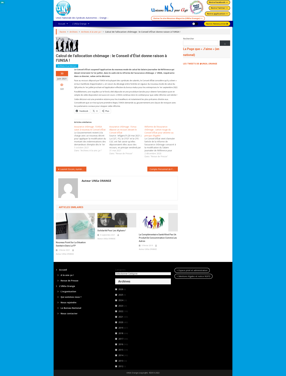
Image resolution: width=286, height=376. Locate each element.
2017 (120, 338)
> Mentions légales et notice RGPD (193, 276)
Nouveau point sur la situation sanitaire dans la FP (71, 244)
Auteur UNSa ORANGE (96, 180)
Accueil (61, 24)
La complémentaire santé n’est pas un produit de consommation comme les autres (158, 237)
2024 (120, 300)
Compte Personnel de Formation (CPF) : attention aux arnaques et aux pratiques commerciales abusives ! (164, 169)
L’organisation (68, 291)
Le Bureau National (71, 308)
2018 (120, 333)
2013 (120, 360)
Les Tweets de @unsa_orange (200, 63)
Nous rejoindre (68, 302)
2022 (120, 311)
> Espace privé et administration (192, 270)
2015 (120, 349)
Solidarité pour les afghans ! (111, 230)
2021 (120, 316)
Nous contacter (69, 313)
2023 (120, 305)
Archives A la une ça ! (67, 66)
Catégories (120, 269)
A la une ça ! (67, 275)
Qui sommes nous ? (71, 297)
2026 (120, 289)
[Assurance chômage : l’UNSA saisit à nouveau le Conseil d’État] (91, 138)
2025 (120, 294)
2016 (120, 344)
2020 (120, 322)
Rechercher (188, 38)
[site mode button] (195, 23)
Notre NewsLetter (216, 23)
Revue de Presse (69, 280)
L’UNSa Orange (79, 24)
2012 (120, 366)
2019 (120, 327)
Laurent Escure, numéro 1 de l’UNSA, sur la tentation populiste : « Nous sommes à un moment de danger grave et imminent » (73, 169)
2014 (120, 355)
